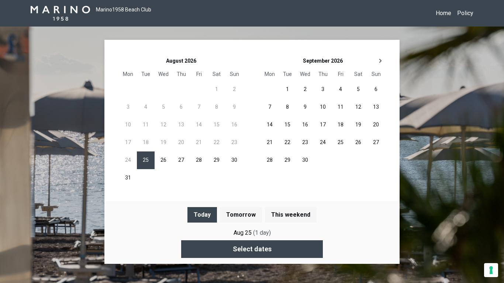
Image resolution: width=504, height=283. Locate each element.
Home (443, 13)
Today (202, 214)
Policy (465, 13)
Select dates (252, 249)
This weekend (290, 214)
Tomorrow (241, 214)
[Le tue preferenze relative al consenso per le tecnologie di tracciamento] (491, 270)
